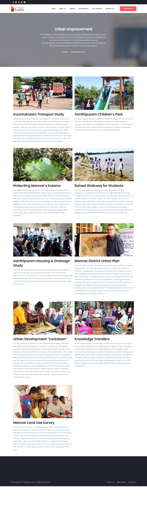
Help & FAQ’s (121, 482)
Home (54, 8)
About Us (62, 8)
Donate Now (128, 8)
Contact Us (110, 8)
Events (72, 8)
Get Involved (97, 8)
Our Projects (83, 8)
